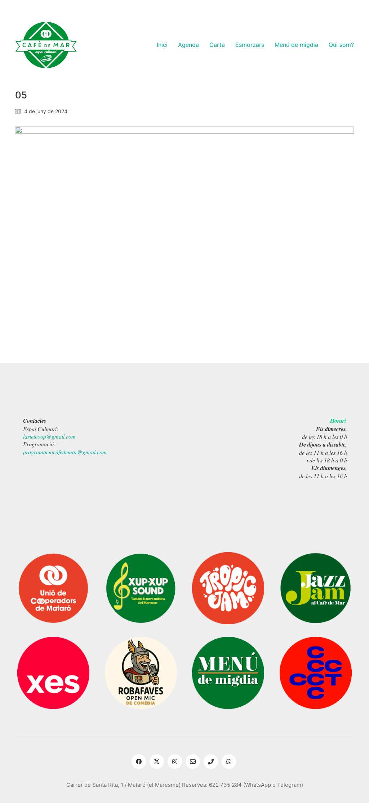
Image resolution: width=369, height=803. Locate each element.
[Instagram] (175, 761)
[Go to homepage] (46, 45)
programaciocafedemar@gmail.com (65, 452)
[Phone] (211, 761)
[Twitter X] (157, 761)
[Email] (193, 761)
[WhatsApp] (229, 761)
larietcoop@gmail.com (49, 436)
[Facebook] (139, 761)
